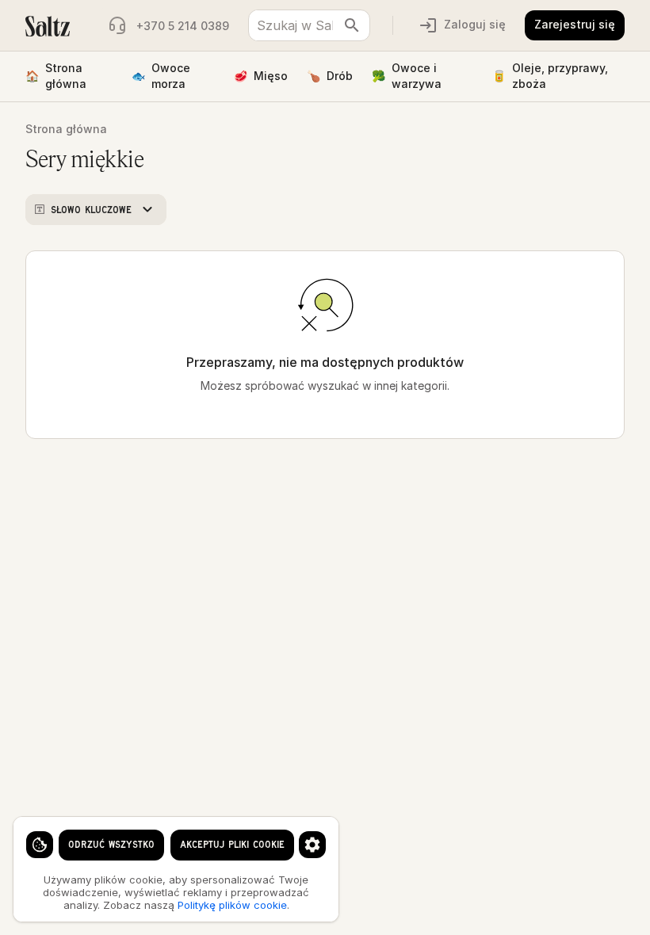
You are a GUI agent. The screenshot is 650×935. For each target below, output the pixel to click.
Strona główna (55, 75)
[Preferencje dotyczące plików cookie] (312, 844)
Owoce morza (161, 75)
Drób (330, 75)
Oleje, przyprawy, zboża (550, 75)
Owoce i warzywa (407, 75)
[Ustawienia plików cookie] (39, 844)
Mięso (261, 75)
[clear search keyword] (351, 25)
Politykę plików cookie (232, 905)
